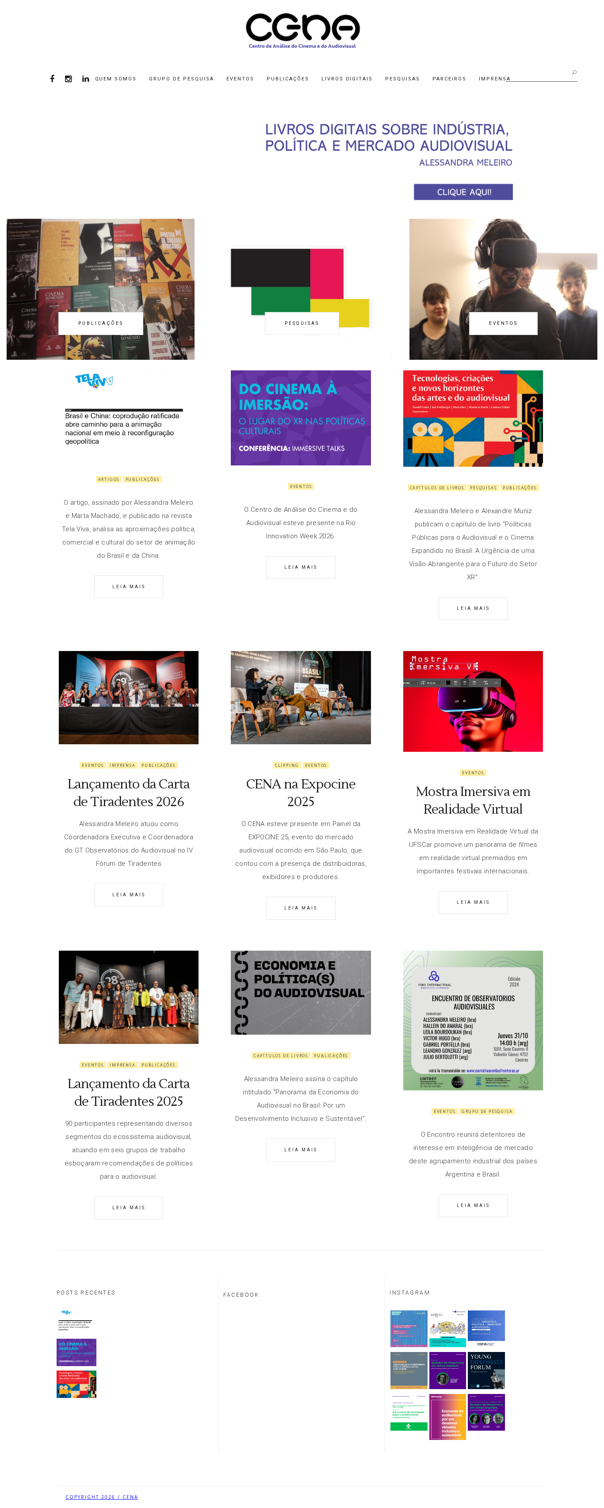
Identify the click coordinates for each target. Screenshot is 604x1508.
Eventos (240, 79)
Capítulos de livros (437, 488)
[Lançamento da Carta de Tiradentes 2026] (129, 697)
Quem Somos (116, 79)
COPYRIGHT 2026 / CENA (101, 1497)
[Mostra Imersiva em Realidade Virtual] (473, 701)
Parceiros (449, 79)
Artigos (109, 479)
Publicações (288, 79)
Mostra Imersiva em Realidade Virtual (473, 800)
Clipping (287, 765)
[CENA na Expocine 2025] (301, 697)
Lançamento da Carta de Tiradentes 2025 (129, 1092)
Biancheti (523, 1497)
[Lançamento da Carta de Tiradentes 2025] (129, 997)
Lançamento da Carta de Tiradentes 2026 (129, 793)
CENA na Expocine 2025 (301, 793)
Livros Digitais (347, 79)
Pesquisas (402, 79)
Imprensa (495, 79)
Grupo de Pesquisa (181, 79)
